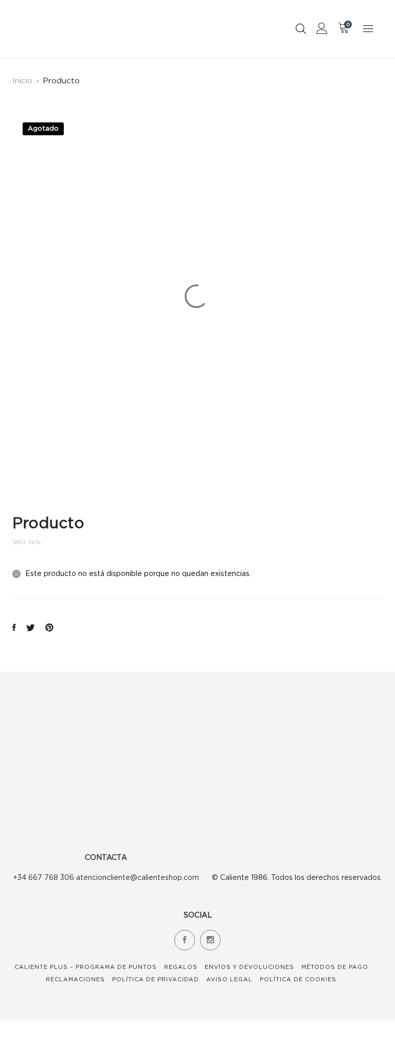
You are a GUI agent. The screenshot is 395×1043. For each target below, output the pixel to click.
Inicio (22, 80)
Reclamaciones (75, 979)
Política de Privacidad (155, 979)
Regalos (181, 967)
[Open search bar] (301, 28)
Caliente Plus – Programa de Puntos (85, 967)
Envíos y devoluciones (249, 967)
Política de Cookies (298, 979)
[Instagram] (210, 940)
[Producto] (14, 628)
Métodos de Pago (334, 967)
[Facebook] (184, 940)
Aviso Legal (229, 979)
